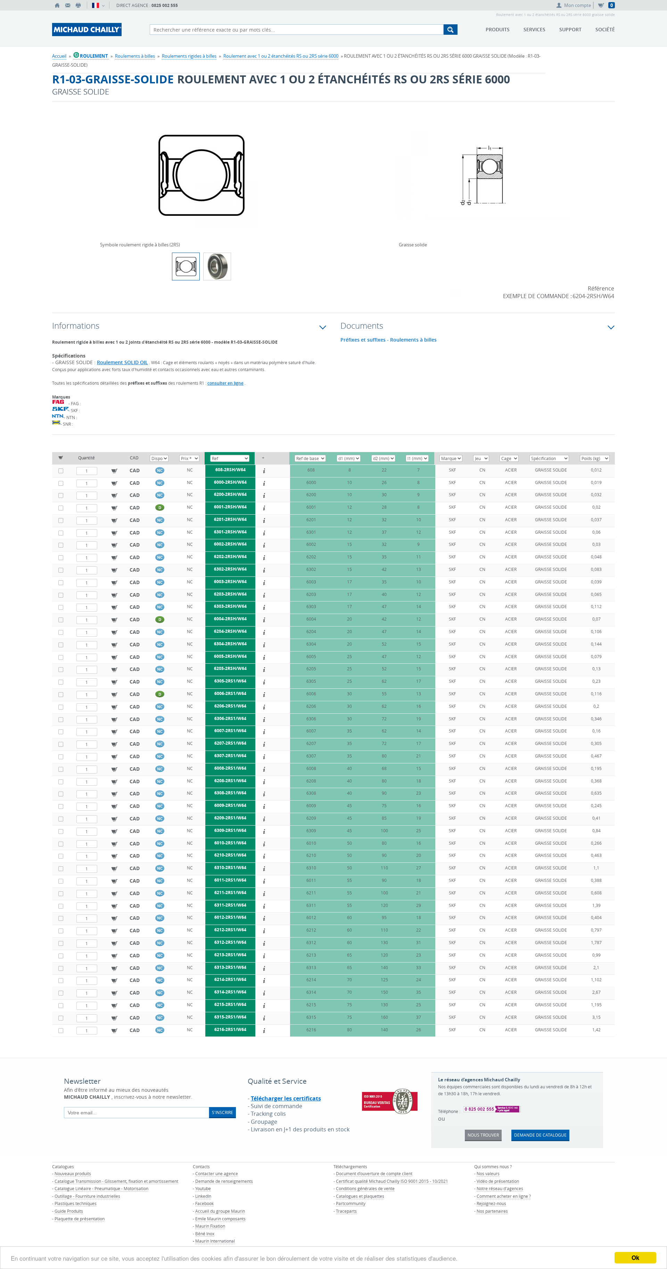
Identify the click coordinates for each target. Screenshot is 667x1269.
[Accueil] (57, 5)
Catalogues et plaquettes (360, 1196)
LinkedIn (203, 1196)
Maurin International (215, 1241)
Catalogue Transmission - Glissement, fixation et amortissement (116, 1181)
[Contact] (68, 5)
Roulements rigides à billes (189, 56)
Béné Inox (204, 1233)
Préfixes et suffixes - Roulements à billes (388, 339)
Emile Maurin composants (220, 1218)
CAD (135, 470)
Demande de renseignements (224, 1181)
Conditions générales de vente (365, 1188)
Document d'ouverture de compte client (374, 1173)
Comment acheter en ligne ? (504, 1196)
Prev (101, 173)
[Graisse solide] (483, 179)
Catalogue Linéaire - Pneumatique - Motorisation (101, 1188)
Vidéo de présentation (498, 1181)
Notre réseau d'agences (500, 1188)
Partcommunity (350, 1203)
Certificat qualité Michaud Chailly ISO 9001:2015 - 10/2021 (392, 1181)
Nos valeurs (488, 1173)
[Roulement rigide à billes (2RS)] (217, 266)
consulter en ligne (225, 383)
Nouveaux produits (73, 1173)
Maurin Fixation (210, 1226)
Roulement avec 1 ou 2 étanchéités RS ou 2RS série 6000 (280, 56)
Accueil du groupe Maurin (220, 1211)
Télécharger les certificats (286, 1098)
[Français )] (98, 5)
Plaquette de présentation (80, 1218)
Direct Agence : (147, 5)
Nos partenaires (492, 1211)
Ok (635, 1257)
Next (301, 173)
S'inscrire (222, 1112)
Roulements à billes (135, 56)
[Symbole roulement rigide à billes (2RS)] (201, 179)
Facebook (204, 1203)
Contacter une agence (216, 1173)
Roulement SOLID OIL (122, 362)
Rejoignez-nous (491, 1203)
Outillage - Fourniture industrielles (87, 1196)
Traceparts (346, 1211)
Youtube (203, 1188)
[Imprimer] (78, 5)
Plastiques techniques (76, 1203)
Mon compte (577, 5)
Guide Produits (69, 1211)
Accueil (59, 56)
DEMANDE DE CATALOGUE (540, 1135)
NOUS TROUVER (483, 1135)
